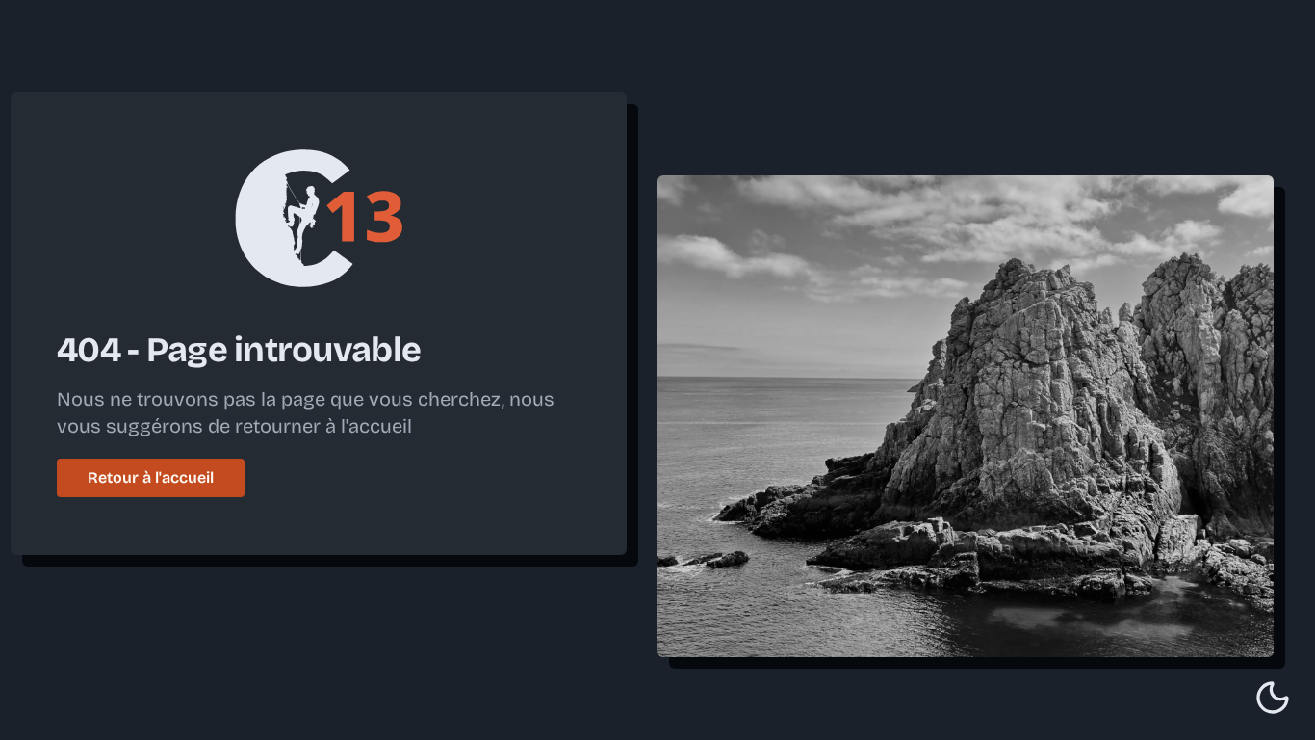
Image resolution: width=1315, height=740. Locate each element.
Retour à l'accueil (151, 477)
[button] (1272, 697)
